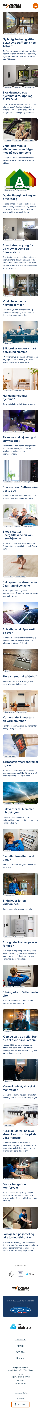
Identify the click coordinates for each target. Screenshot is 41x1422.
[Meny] (35, 6)
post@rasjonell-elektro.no (20, 1377)
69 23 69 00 (20, 1383)
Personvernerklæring (20, 1393)
